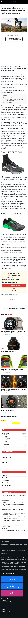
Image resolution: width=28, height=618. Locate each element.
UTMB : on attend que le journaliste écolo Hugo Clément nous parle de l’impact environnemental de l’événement (13, 496)
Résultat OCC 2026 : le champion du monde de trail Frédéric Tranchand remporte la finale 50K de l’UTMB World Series (13, 509)
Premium (6, 439)
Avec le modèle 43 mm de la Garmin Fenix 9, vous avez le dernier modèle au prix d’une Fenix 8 (13, 332)
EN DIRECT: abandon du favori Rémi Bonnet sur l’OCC (13, 520)
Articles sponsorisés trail (6, 601)
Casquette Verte (6, 482)
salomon (6, 294)
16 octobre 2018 (4, 16)
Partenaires (3, 600)
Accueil (2, 6)
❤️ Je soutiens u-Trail (14, 286)
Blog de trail (5, 433)
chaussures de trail (13, 294)
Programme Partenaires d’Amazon (17, 566)
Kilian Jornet (5, 475)
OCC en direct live (16, 423)
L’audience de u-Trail (5, 611)
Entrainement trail (5, 615)
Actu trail (3, 606)
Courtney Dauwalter (6, 485)
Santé (6, 441)
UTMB (3, 455)
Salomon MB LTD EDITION (8, 101)
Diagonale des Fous (6, 457)
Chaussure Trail (5, 366)
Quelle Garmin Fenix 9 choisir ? (8, 351)
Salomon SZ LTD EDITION (8, 102)
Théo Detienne (5, 480)
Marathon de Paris (6, 465)
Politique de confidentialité (7, 613)
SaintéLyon (4, 462)
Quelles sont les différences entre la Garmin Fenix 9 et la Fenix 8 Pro (13, 389)
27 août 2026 (8, 334)
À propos (3, 607)
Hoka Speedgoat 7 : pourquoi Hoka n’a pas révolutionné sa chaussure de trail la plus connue (13, 370)
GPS (3, 328)
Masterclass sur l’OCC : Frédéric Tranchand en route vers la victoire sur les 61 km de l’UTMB (13, 514)
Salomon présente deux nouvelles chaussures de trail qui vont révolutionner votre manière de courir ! (15, 98)
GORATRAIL (6, 436)
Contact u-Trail (4, 598)
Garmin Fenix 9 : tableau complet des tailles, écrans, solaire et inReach (12, 409)
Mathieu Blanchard (6, 477)
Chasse (6, 437)
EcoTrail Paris (5, 460)
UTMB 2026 (3, 420)
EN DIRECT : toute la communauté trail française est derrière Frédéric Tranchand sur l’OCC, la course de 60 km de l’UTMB (13, 530)
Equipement (7, 6)
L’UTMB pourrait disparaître (7, 523)
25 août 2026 (8, 372)
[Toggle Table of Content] (24, 96)
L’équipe (3, 609)
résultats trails (7, 438)
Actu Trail (5, 434)
